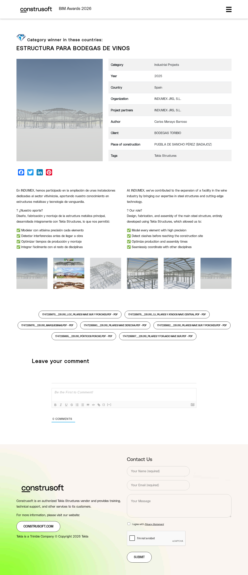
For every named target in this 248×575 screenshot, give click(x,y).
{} (103, 404)
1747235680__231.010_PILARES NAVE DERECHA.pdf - (115, 325)
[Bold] (55, 404)
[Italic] (61, 404)
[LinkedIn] (40, 172)
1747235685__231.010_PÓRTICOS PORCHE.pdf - (83, 336)
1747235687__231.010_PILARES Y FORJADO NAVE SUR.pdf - (158, 336)
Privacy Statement (154, 524)
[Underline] (66, 404)
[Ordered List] (77, 404)
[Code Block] (93, 404)
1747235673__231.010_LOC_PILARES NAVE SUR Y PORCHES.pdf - (80, 314)
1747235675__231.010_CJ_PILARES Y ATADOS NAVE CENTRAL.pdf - (167, 314)
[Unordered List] (82, 404)
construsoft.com (38, 526)
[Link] (99, 404)
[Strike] (71, 404)
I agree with (148, 524)
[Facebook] (21, 172)
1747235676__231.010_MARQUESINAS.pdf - (47, 325)
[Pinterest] (49, 172)
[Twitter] (30, 172)
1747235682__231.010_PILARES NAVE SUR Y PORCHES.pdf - (192, 325)
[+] (109, 404)
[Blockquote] (88, 404)
